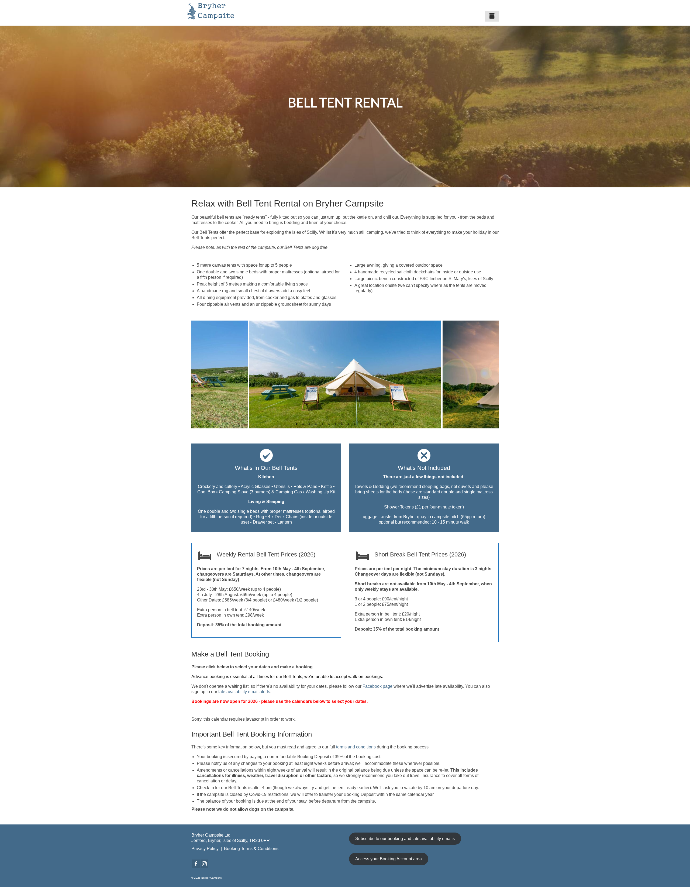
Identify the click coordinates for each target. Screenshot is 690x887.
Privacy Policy (205, 848)
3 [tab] (309, 424)
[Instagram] (204, 864)
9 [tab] (348, 424)
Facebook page (378, 686)
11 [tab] (361, 424)
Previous (198, 374)
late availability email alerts (244, 691)
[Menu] (492, 16)
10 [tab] (354, 424)
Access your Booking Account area (388, 859)
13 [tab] (374, 424)
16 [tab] (393, 424)
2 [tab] (303, 424)
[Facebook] (196, 864)
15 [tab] (387, 424)
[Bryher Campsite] (226, 11)
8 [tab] (341, 424)
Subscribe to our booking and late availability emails (405, 838)
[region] (345, 106)
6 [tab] (329, 424)
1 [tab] (296, 424)
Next (491, 374)
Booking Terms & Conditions (251, 848)
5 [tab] (322, 424)
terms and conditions (356, 747)
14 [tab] (380, 424)
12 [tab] (367, 424)
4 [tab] (316, 424)
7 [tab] (335, 424)
